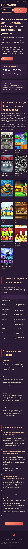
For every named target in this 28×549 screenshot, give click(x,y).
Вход (18, 1)
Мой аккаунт (5, 10)
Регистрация (24, 1)
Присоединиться (20, 9)
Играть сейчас (7, 58)
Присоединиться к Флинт (14, 523)
